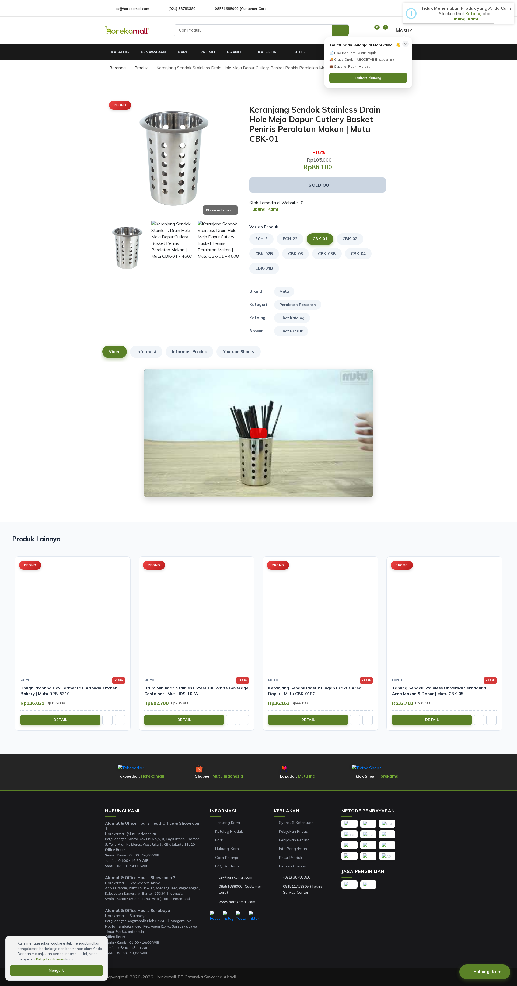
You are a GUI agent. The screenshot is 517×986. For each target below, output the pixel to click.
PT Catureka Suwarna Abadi (207, 977)
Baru (183, 52)
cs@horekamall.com (132, 8)
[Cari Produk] (340, 30)
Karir (219, 840)
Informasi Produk (189, 351)
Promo (207, 52)
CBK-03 (295, 253)
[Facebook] (215, 916)
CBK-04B (264, 268)
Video (114, 351)
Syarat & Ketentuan (296, 822)
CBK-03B (327, 253)
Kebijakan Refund (294, 840)
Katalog (120, 52)
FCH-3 (261, 238)
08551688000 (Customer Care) (241, 8)
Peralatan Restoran (298, 304)
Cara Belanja (226, 857)
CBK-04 (358, 253)
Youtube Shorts (238, 351)
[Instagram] (228, 916)
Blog (300, 52)
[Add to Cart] (107, 720)
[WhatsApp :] (214, 889)
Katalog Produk (229, 831)
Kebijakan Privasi (294, 831)
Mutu (284, 291)
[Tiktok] (253, 916)
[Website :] (214, 902)
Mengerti (56, 970)
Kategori (268, 52)
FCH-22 (290, 238)
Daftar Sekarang (368, 78)
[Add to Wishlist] (384, 102)
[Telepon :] (278, 877)
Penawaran (153, 52)
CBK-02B (264, 253)
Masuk (403, 30)
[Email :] (214, 877)
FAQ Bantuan (227, 866)
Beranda (117, 67)
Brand (234, 52)
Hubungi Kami (227, 848)
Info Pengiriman (293, 848)
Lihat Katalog (292, 317)
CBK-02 (350, 238)
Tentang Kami (227, 822)
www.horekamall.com (237, 901)
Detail (60, 719)
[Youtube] (241, 916)
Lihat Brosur (291, 331)
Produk (141, 67)
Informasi (146, 351)
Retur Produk (290, 857)
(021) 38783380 (181, 8)
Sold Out (321, 185)
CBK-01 (320, 238)
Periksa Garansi (293, 866)
